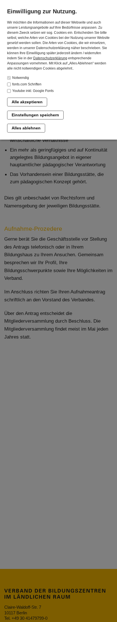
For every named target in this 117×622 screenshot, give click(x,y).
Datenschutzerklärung (50, 58)
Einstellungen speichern (35, 115)
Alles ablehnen (26, 128)
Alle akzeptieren (27, 102)
